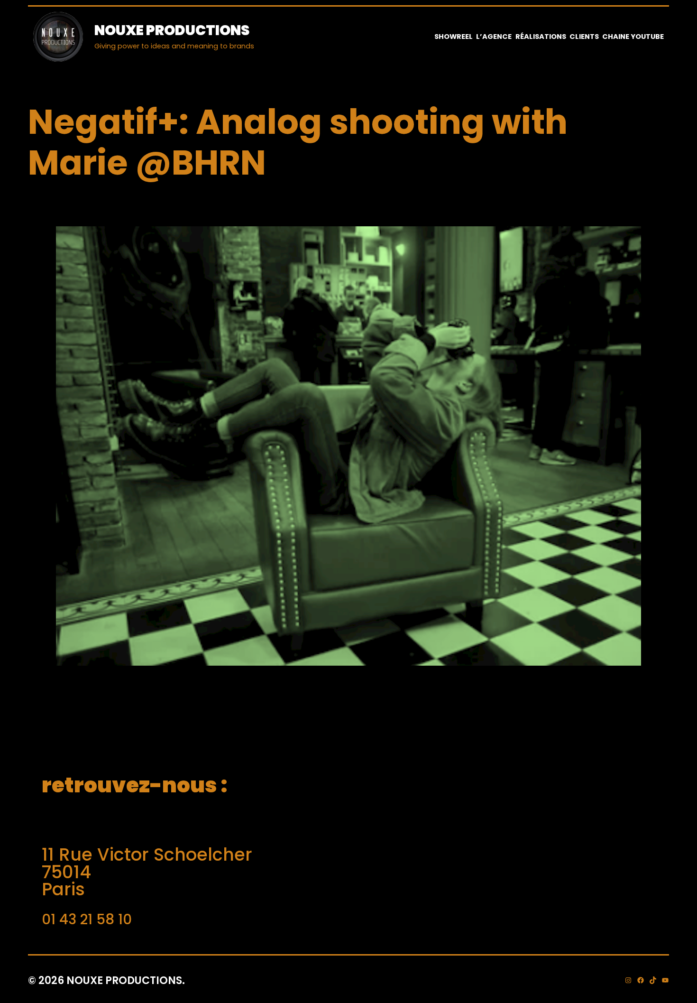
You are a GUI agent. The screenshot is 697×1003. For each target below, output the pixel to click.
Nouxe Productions (171, 30)
